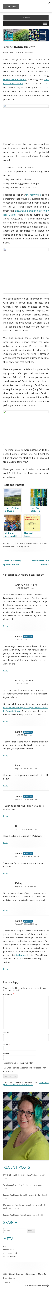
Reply (5, 626)
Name (7, 1032)
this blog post (20, 955)
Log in (5, 1246)
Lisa (17, 765)
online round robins (14, 79)
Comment (8, 994)
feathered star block (32, 543)
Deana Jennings (24, 680)
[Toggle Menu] (45, 23)
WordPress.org (9, 1256)
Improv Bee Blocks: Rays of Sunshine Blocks (21, 1195)
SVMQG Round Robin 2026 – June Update (20, 1175)
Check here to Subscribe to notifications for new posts (24, 1069)
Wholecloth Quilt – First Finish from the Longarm (23, 1185)
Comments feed (10, 1253)
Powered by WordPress (35, 1286)
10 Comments (27, 52)
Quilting (15, 543)
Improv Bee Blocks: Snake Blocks (17, 1215)
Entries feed (8, 1249)
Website (7, 1053)
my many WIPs (33, 194)
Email (6, 1044)
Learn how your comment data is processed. (26, 1083)
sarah (5, 52)
